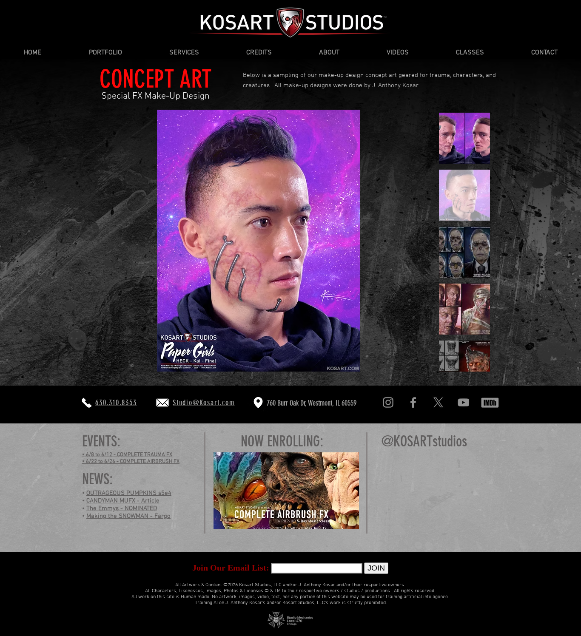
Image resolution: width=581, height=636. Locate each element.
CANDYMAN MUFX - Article (122, 501)
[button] (105, 53)
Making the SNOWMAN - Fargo (128, 516)
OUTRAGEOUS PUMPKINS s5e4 (128, 493)
